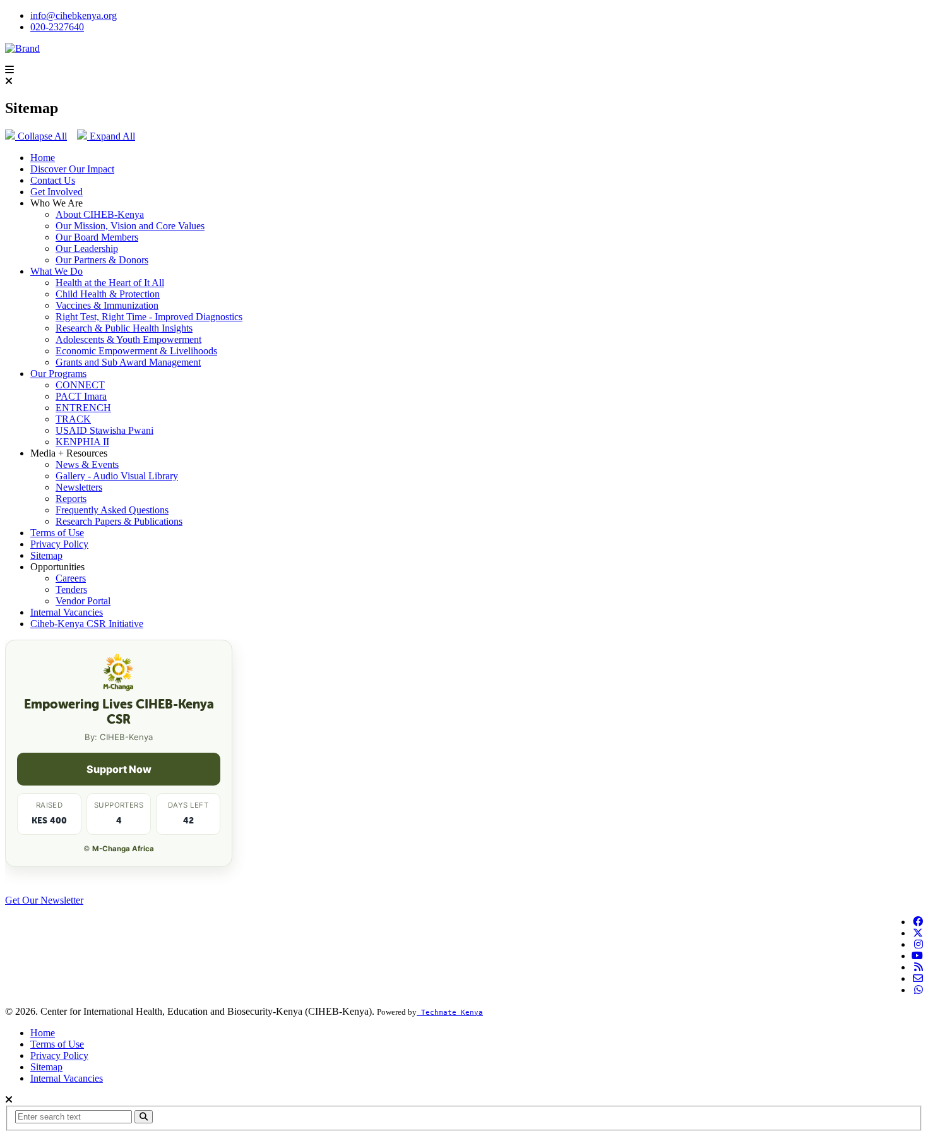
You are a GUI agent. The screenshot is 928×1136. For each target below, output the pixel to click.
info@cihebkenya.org (73, 15)
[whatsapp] (918, 989)
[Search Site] (143, 1116)
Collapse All (41, 136)
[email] (918, 978)
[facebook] (918, 921)
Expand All (111, 136)
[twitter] (918, 933)
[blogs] (918, 967)
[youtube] (917, 955)
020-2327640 (57, 26)
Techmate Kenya (450, 1012)
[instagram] (918, 944)
